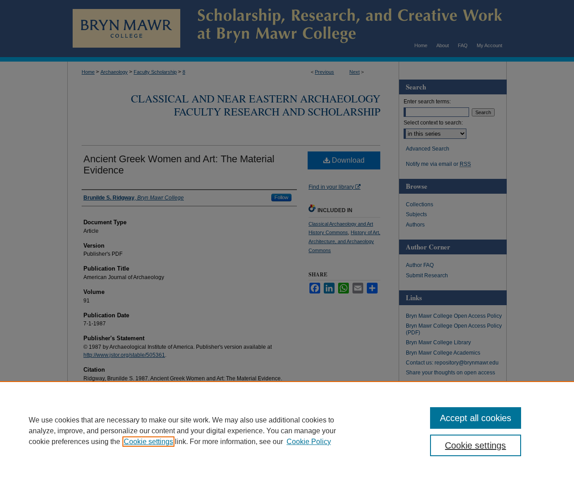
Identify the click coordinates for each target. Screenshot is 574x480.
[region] (287, 430)
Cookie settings (148, 441)
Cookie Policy (309, 441)
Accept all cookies (475, 418)
